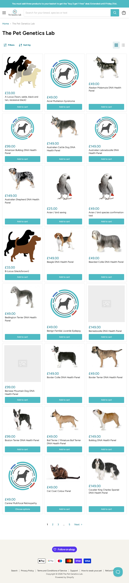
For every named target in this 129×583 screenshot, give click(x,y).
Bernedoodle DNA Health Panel (105, 331)
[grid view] (116, 45)
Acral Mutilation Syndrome (61, 101)
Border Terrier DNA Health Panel (105, 377)
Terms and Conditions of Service (52, 570)
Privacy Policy (27, 570)
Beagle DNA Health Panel (60, 262)
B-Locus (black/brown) (17, 271)
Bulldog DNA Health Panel (102, 440)
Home (5, 23)
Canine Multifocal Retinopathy (21, 503)
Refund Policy (111, 570)
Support (74, 570)
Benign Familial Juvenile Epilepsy (64, 330)
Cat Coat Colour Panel (59, 491)
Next (77, 524)
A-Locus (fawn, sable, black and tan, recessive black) (21, 98)
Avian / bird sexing (56, 212)
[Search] (115, 12)
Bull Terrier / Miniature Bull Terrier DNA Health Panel (64, 442)
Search (14, 570)
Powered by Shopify (64, 577)
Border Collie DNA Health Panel (63, 377)
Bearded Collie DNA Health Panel (106, 262)
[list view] (123, 45)
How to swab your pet (91, 570)
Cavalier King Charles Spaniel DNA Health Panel (104, 491)
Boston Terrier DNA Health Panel (22, 440)
